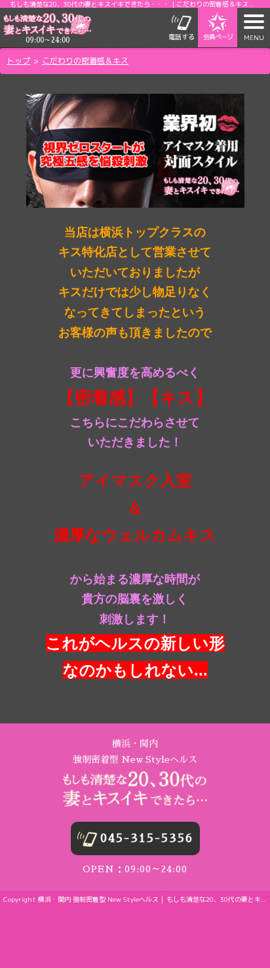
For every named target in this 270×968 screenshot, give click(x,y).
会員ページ (218, 36)
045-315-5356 (146, 838)
